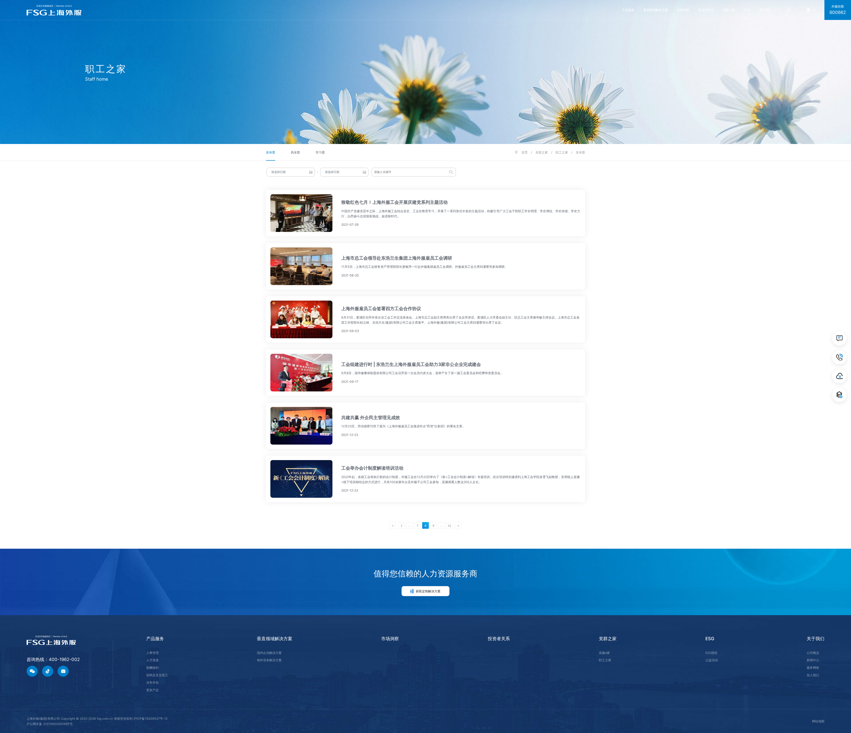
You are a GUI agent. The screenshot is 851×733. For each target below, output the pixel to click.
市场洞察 (683, 10)
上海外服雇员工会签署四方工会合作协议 (381, 308)
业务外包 (152, 682)
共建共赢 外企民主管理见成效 (370, 417)
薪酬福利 (152, 667)
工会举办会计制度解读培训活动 (372, 468)
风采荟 (295, 152)
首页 (524, 152)
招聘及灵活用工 (157, 675)
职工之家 (562, 152)
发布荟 (270, 152)
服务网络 (813, 667)
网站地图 (818, 721)
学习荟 (320, 152)
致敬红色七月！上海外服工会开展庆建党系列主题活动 (394, 202)
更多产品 (152, 690)
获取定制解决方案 (428, 591)
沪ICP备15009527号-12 (150, 718)
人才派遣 (152, 660)
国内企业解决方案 (269, 653)
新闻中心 (813, 660)
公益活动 (711, 660)
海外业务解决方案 (269, 660)
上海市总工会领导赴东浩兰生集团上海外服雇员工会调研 (396, 258)
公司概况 (813, 653)
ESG (747, 10)
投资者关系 (706, 10)
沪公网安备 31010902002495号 (50, 724)
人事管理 (152, 653)
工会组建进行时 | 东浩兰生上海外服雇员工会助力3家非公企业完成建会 (411, 364)
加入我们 (813, 675)
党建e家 (604, 653)
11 (449, 525)
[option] (425, 72)
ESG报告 (711, 653)
